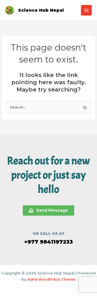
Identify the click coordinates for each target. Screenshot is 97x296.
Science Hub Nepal (41, 10)
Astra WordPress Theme (51, 279)
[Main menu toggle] (86, 10)
